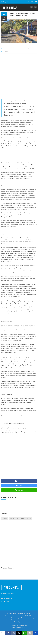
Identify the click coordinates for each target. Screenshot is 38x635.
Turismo (5, 48)
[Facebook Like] (13, 633)
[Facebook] (29, 2)
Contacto (28, 613)
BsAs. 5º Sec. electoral (16, 48)
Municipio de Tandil (26, 518)
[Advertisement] (19, 77)
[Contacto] (36, 2)
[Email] (30, 633)
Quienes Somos (11, 613)
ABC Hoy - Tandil (28, 48)
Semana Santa (14, 518)
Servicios (20, 613)
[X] (19, 633)
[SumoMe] (35, 633)
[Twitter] (32, 2)
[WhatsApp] (24, 633)
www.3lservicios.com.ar (19, 627)
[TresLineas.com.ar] (10, 7)
